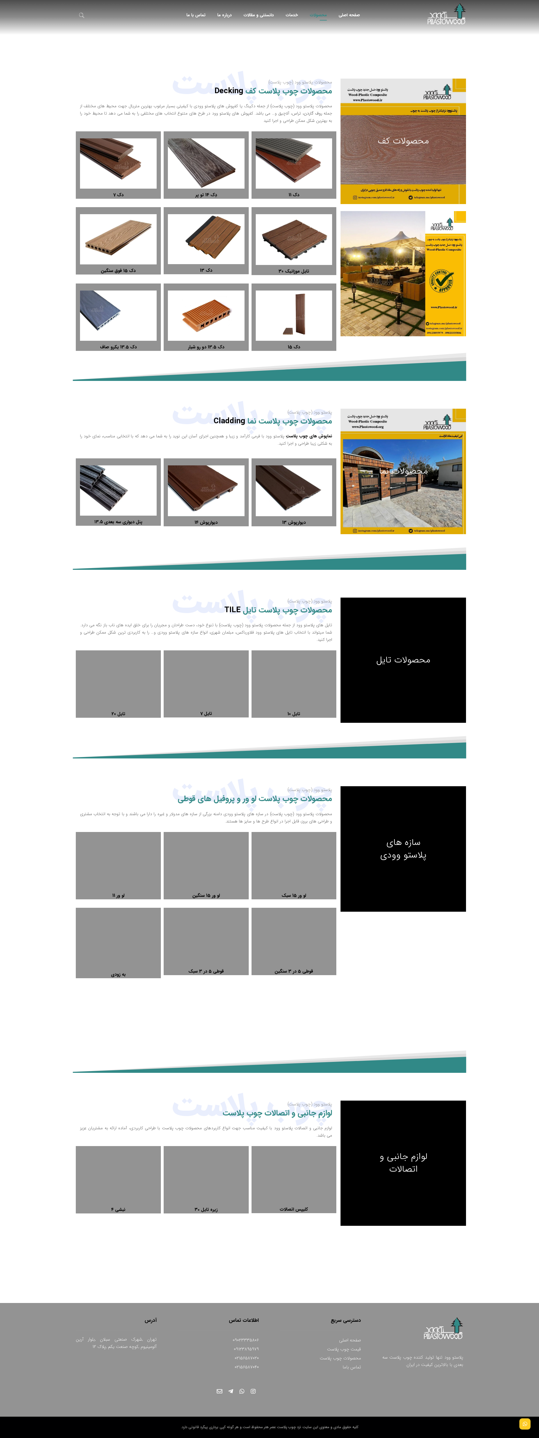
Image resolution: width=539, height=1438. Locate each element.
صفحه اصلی (350, 1340)
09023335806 (246, 1340)
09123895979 (246, 1349)
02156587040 (247, 1367)
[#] (253, 1391)
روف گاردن (313, 113)
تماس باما (351, 1367)
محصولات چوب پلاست (340, 1358)
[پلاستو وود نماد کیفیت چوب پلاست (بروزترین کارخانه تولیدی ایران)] (447, 14)
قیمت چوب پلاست (344, 1349)
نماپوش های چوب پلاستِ (309, 436)
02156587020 (247, 1358)
